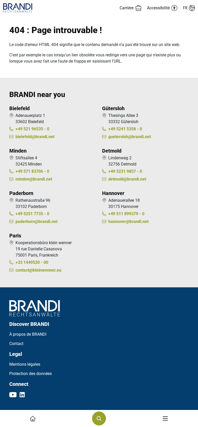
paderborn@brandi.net (36, 221)
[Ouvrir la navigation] (165, 418)
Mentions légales (24, 364)
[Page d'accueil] (51, 8)
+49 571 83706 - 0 (32, 171)
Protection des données (30, 373)
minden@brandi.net (33, 179)
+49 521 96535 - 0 (32, 128)
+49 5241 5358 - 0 (125, 128)
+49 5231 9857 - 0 (125, 171)
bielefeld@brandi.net (34, 136)
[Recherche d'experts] (99, 418)
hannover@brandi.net (128, 221)
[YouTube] (12, 394)
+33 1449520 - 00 (31, 262)
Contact (16, 343)
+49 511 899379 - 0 (126, 213)
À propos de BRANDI (27, 334)
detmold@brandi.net (127, 179)
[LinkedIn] (22, 394)
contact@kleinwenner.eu (38, 270)
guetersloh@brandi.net (129, 136)
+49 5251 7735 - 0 (32, 213)
